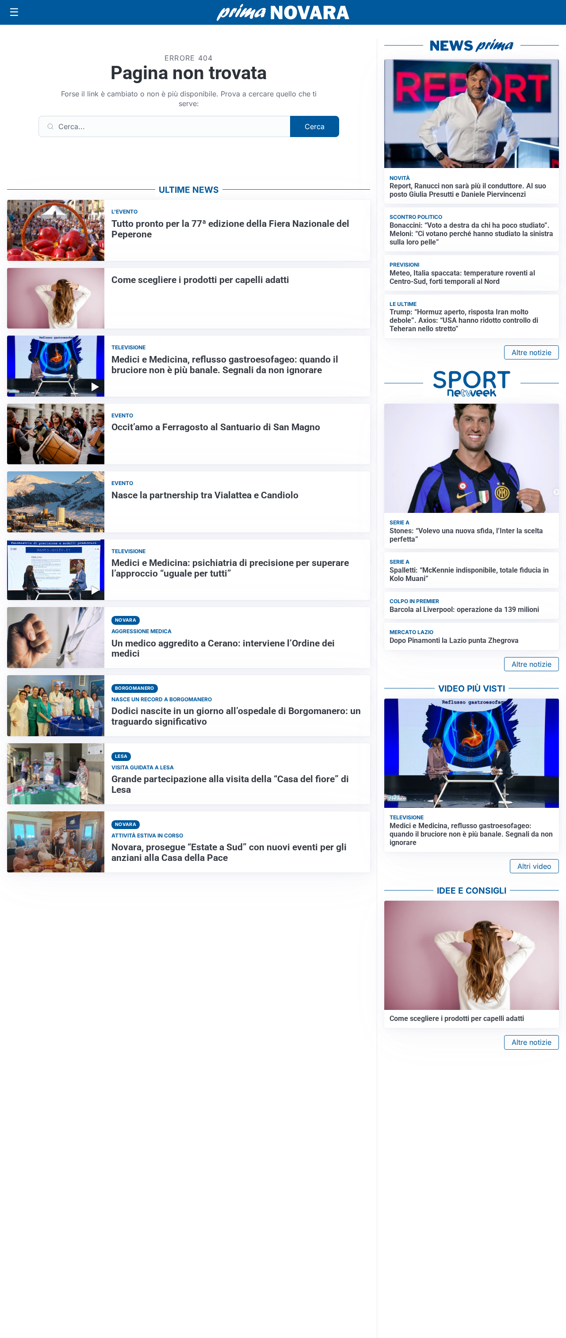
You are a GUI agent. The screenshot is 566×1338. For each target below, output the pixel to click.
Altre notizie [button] (531, 352)
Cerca (315, 126)
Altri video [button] (534, 866)
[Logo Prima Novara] (283, 12)
